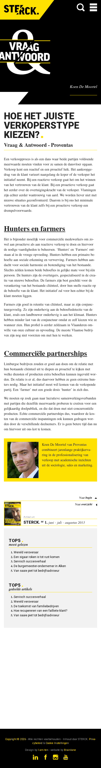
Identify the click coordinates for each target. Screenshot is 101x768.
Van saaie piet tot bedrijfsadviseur (36, 570)
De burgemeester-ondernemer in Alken (40, 566)
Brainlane (70, 750)
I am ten (43, 750)
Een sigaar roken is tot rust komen (37, 557)
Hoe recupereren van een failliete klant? (40, 610)
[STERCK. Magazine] (21, 10)
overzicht (86, 504)
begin (89, 497)
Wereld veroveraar (26, 552)
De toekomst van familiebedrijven (36, 606)
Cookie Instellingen (57, 743)
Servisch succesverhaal (30, 561)
